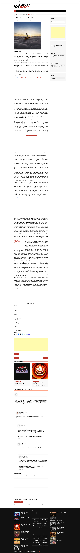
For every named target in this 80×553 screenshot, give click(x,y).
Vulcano (45, 544)
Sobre (14, 1)
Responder (16, 407)
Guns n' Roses (39, 523)
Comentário (16, 477)
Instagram (64, 1)
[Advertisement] (31, 344)
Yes (44, 546)
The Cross (44, 540)
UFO (34, 544)
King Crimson (41, 527)
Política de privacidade (19, 1)
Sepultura (45, 538)
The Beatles (36, 540)
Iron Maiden (39, 525)
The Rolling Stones (36, 542)
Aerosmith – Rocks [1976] (19, 383)
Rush (34, 538)
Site (14, 495)
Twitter (62, 1)
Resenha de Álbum (33, 20)
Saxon (39, 538)
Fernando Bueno (21, 412)
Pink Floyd (45, 534)
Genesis (34, 523)
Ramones (38, 536)
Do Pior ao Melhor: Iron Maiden (61, 512)
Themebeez (38, 551)
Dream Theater (44, 519)
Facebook (61, 1)
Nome (15, 486)
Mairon (15, 20)
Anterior (16, 358)
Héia (33, 525)
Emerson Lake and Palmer (37, 521)
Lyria (40, 529)
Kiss (46, 527)
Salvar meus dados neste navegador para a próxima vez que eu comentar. (26, 499)
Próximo (45, 358)
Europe (46, 521)
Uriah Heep (39, 544)
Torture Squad (44, 542)
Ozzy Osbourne (40, 534)
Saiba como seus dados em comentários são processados (38, 504)
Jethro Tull (45, 525)
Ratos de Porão (44, 536)
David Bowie (44, 517)
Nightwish (34, 534)
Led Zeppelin (35, 529)
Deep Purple (35, 519)
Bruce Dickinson (36, 517)
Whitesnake (36, 546)
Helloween (45, 523)
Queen (34, 536)
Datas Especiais (28, 20)
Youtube (65, 1)
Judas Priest (35, 527)
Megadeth (45, 529)
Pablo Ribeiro (35, 385)
